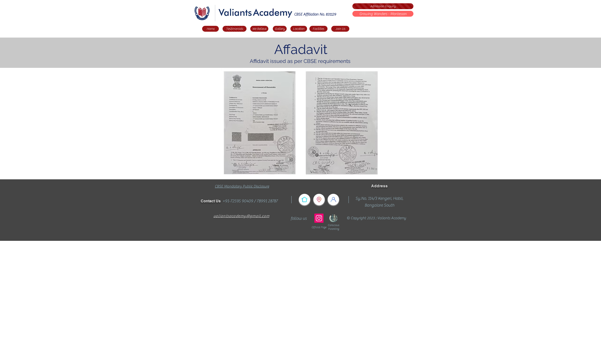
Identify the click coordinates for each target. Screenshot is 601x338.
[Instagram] (319, 218)
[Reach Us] (319, 199)
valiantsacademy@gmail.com (241, 216)
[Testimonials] (333, 199)
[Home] (304, 199)
